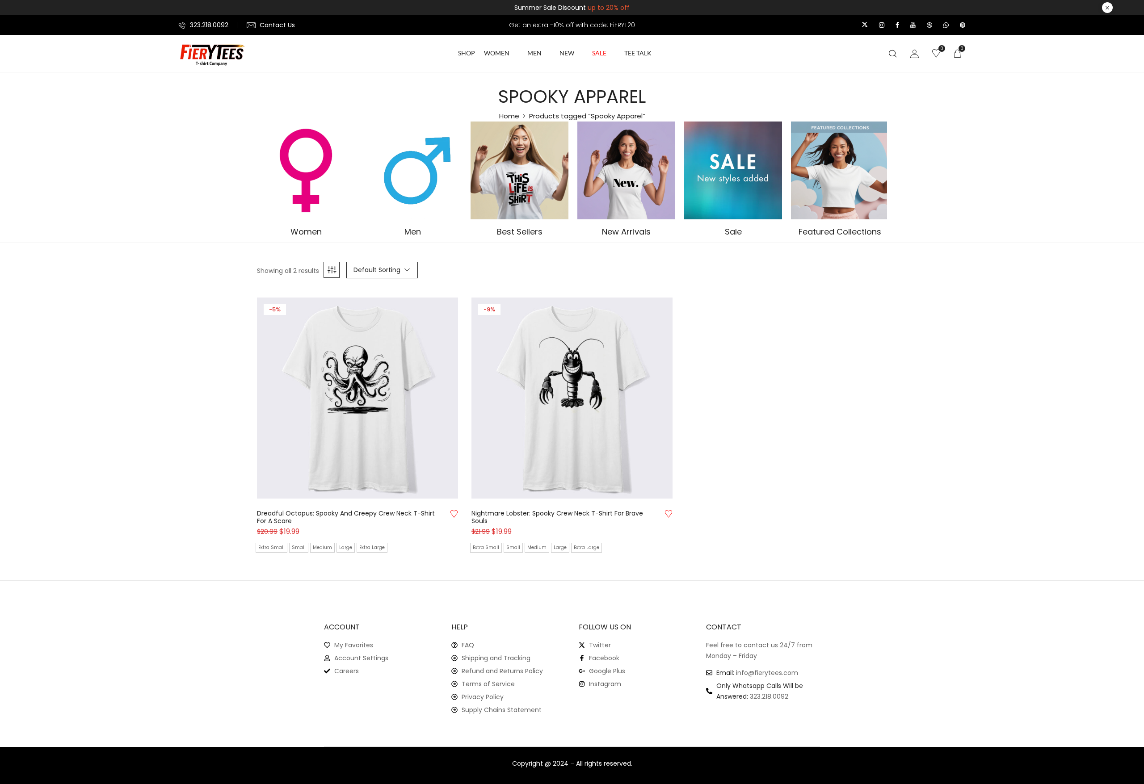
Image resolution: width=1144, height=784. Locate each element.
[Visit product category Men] (413, 170)
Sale (733, 232)
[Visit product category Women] (306, 170)
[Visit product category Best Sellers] (519, 170)
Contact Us (277, 25)
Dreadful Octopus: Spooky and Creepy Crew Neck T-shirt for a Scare (346, 517)
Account (342, 627)
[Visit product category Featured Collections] (840, 170)
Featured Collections (840, 232)
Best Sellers (520, 232)
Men (412, 232)
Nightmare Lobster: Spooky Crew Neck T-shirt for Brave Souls (557, 517)
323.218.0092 (209, 25)
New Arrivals (626, 232)
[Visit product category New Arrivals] (626, 170)
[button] (957, 53)
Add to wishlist (454, 514)
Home (509, 116)
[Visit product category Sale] (733, 170)
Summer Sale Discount (572, 7)
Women (306, 232)
